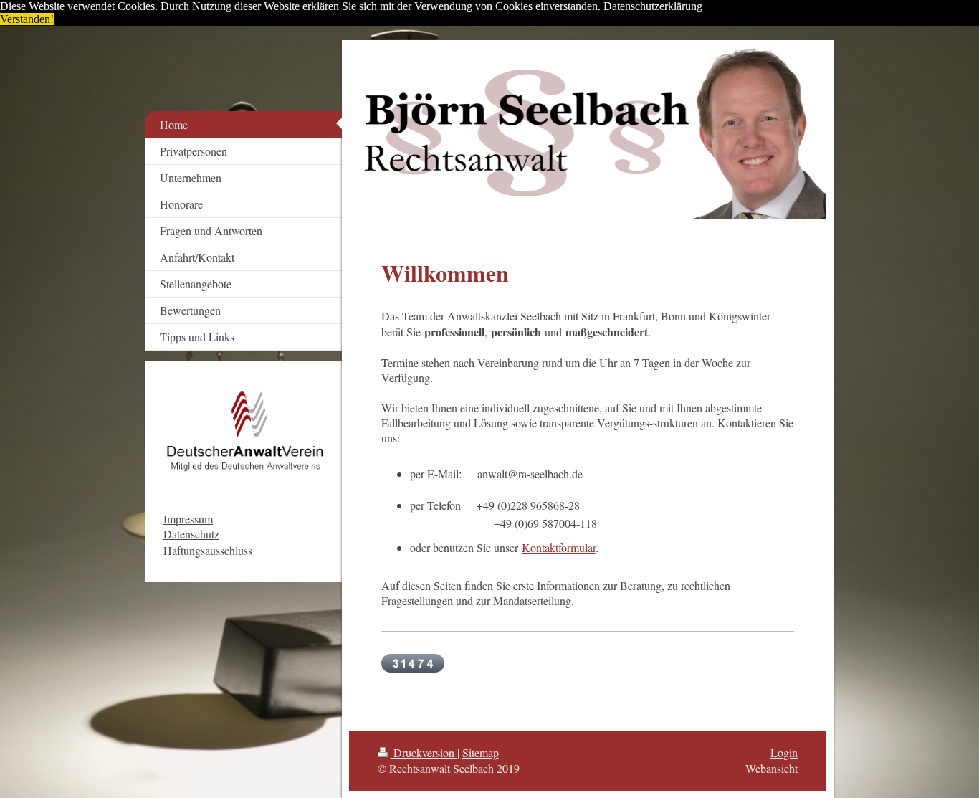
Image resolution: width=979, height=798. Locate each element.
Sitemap (480, 752)
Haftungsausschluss (207, 550)
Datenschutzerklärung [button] (652, 6)
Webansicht (771, 768)
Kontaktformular (559, 547)
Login (784, 752)
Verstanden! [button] (27, 19)
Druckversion (424, 752)
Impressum (188, 518)
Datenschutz (191, 533)
